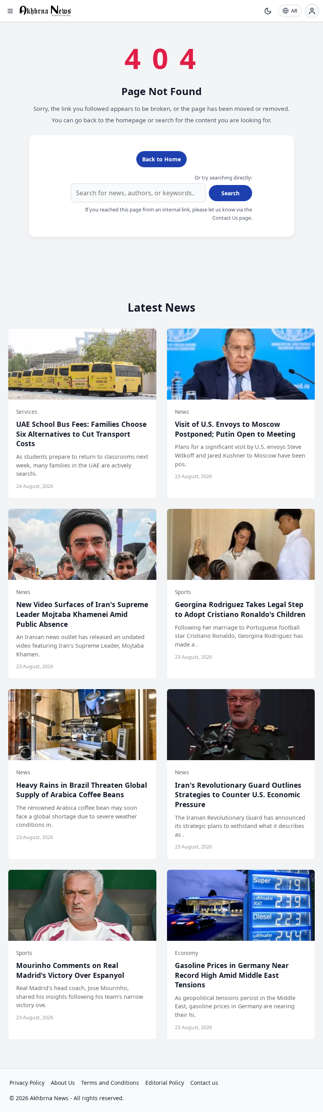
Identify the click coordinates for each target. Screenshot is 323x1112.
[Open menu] (10, 11)
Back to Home (161, 159)
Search (230, 193)
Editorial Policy (164, 1082)
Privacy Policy (27, 1082)
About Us (63, 1082)
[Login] (312, 11)
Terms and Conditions (110, 1082)
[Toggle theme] (268, 11)
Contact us (204, 1082)
